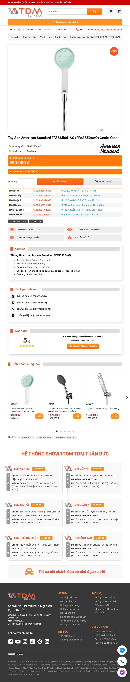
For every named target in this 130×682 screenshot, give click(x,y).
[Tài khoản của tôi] (111, 11)
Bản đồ (39, 468)
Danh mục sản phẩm (67, 22)
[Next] (126, 397)
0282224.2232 (43, 214)
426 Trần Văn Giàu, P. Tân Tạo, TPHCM (82, 214)
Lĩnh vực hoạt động (69, 605)
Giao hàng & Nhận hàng (106, 643)
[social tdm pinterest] (39, 641)
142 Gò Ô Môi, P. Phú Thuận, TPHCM (81, 200)
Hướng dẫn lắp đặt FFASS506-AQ (34, 309)
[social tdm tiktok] (32, 641)
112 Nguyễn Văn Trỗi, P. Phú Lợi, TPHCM (83, 210)
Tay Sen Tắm (60, 37)
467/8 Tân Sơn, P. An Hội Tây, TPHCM (82, 195)
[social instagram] (25, 641)
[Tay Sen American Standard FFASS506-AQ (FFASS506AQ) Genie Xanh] (64, 89)
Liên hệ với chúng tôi (70, 624)
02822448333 (114, 29)
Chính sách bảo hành (105, 635)
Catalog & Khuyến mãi (71, 639)
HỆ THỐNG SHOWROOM (39, 29)
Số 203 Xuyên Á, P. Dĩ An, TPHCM (80, 190)
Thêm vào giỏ (105, 181)
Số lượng (12, 181)
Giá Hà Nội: (25, 171)
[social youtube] (18, 641)
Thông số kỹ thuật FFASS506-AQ (33, 315)
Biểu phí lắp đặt (102, 605)
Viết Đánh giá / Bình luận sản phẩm (83, 346)
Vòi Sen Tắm (46, 37)
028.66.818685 (43, 200)
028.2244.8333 (43, 190)
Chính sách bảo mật (104, 631)
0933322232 (97, 29)
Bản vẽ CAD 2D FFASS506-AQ (32, 302)
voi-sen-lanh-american (65, 437)
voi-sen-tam (27, 437)
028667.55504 (43, 195)
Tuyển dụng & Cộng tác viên (73, 620)
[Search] (94, 11)
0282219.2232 (43, 210)
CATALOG (61, 29)
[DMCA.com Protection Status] (16, 654)
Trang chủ (15, 37)
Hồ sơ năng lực (67, 613)
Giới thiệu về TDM (68, 597)
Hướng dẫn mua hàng (105, 597)
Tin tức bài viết (67, 636)
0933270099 (45, 515)
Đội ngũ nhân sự (68, 601)
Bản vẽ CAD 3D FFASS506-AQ (32, 296)
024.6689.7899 (43, 205)
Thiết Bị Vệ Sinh (30, 37)
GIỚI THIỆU (15, 29)
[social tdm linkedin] (47, 641)
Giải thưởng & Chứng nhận (73, 617)
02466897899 (30, 515)
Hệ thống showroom (70, 609)
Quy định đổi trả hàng (105, 639)
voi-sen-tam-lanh (44, 437)
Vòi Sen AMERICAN (18, 221)
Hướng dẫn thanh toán (106, 601)
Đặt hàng (61, 181)
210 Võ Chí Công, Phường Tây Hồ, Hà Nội (84, 205)
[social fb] (10, 641)
